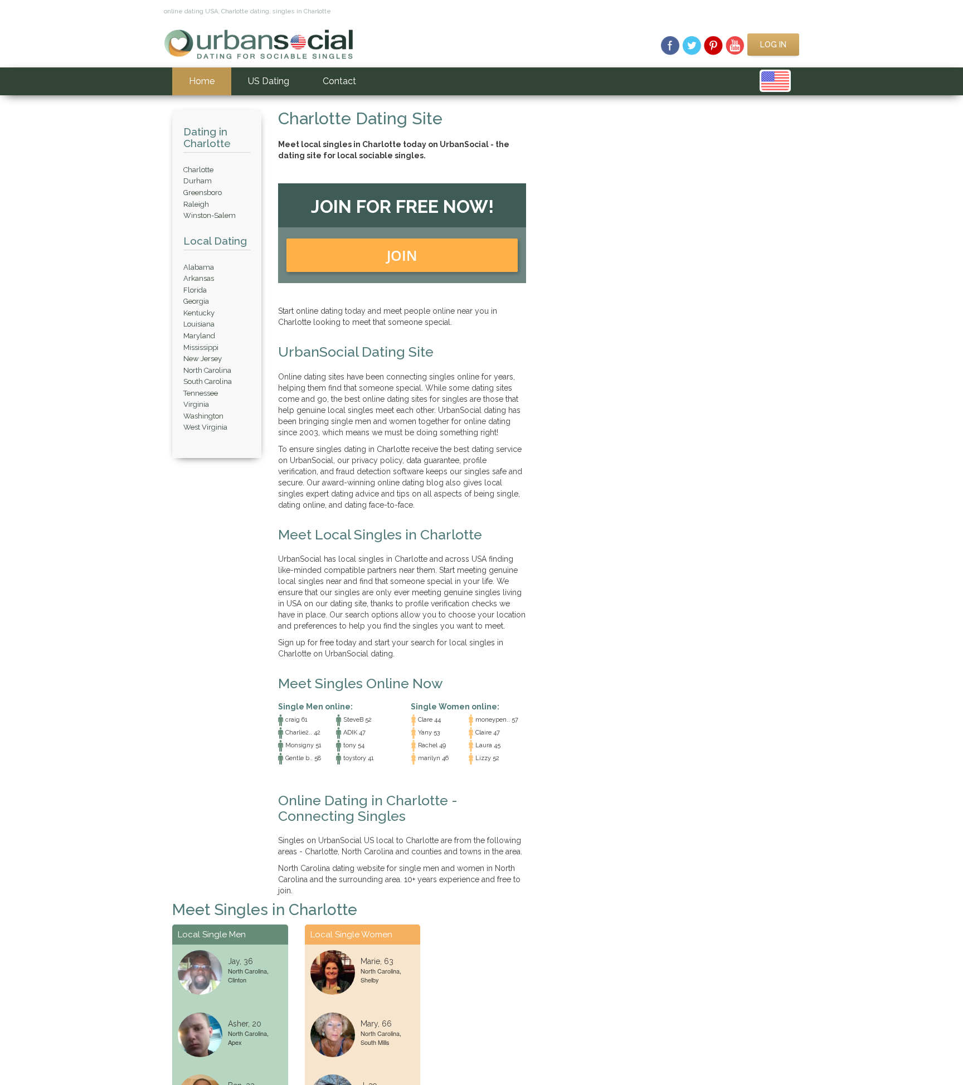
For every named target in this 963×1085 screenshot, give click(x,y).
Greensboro (202, 192)
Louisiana (199, 324)
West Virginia (205, 427)
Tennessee (200, 393)
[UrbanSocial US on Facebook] (670, 44)
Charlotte (198, 170)
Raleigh (196, 204)
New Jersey (202, 358)
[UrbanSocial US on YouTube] (735, 44)
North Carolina (207, 370)
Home (202, 81)
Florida (195, 290)
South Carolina (207, 381)
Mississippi (200, 347)
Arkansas (198, 278)
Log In (773, 44)
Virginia (196, 404)
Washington (203, 416)
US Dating (268, 81)
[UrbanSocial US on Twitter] (692, 44)
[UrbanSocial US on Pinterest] (713, 44)
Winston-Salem (209, 215)
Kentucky (199, 313)
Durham (197, 181)
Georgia (196, 301)
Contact (339, 81)
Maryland (199, 336)
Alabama (198, 267)
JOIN (402, 255)
